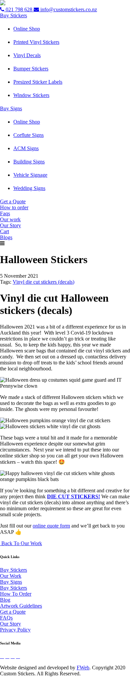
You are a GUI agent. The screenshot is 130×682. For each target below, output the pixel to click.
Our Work (10, 576)
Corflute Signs (28, 135)
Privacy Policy (15, 630)
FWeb (83, 667)
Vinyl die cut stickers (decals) (43, 282)
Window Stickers (31, 95)
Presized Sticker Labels (37, 82)
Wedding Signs (29, 188)
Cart (4, 231)
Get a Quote (13, 201)
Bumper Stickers (30, 68)
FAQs (6, 618)
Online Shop (26, 29)
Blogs (6, 237)
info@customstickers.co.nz (68, 9)
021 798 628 (19, 9)
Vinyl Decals (27, 55)
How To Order (15, 594)
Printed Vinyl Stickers (36, 42)
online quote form (51, 526)
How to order (14, 207)
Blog (5, 600)
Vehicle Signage (30, 175)
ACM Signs (26, 148)
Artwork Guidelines (21, 606)
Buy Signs (11, 108)
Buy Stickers (13, 15)
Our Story (10, 225)
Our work (10, 219)
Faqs (5, 213)
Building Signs (29, 161)
